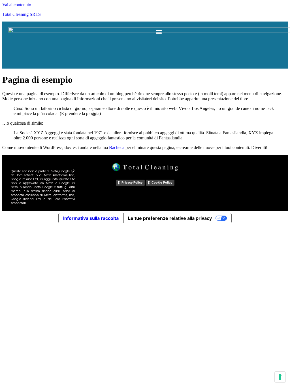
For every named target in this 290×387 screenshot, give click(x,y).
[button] (159, 32)
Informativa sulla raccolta (91, 218)
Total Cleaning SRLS (21, 14)
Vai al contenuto (16, 4)
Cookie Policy (162, 182)
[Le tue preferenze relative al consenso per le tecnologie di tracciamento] (280, 377)
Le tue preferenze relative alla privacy (170, 218)
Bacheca (116, 147)
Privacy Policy (131, 182)
